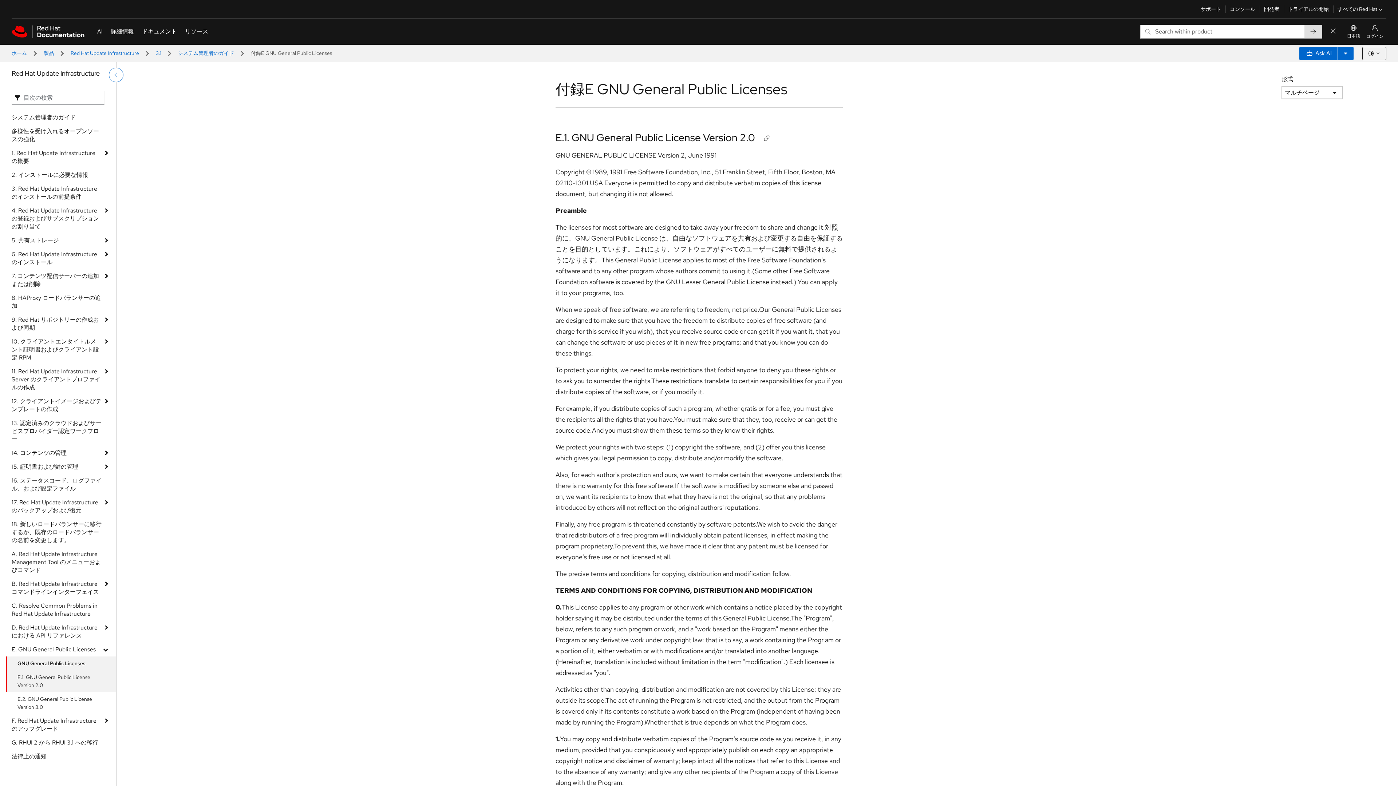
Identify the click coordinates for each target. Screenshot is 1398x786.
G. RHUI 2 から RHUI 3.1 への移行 (55, 742)
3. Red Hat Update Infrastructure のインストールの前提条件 (54, 193)
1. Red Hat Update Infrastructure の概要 (53, 157)
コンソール (1242, 9)
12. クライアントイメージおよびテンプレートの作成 (57, 405)
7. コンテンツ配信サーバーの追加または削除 (55, 280)
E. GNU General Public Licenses (54, 649)
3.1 (158, 53)
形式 (1287, 79)
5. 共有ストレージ (35, 240)
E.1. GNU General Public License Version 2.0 (53, 681)
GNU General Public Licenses (51, 663)
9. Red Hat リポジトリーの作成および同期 (55, 324)
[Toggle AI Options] (1346, 53)
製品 (49, 53)
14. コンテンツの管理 (39, 453)
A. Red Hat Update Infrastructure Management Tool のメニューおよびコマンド (56, 562)
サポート (1211, 9)
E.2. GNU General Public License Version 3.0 (54, 703)
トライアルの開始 (1308, 9)
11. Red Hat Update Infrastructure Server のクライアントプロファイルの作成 (56, 379)
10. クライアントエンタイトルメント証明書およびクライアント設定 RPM (55, 349)
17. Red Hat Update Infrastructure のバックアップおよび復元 (55, 506)
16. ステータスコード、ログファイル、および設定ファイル (57, 484)
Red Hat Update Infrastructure (105, 53)
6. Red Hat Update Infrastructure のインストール (54, 258)
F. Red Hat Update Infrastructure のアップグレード (54, 725)
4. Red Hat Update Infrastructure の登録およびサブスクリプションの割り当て (55, 218)
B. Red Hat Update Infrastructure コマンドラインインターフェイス (55, 588)
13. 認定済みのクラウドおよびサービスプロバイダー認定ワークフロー (57, 431)
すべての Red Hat (1357, 9)
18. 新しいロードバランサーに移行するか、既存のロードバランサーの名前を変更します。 (57, 532)
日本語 (1353, 36)
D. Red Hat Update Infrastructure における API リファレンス (55, 631)
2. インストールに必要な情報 (50, 175)
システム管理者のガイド (206, 53)
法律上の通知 (29, 756)
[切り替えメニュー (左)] (116, 75)
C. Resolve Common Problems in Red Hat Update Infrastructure (55, 610)
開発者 (1271, 9)
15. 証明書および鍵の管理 (45, 467)
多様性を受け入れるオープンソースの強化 (55, 135)
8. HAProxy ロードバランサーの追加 (56, 302)
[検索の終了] (1333, 31)
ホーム (19, 53)
